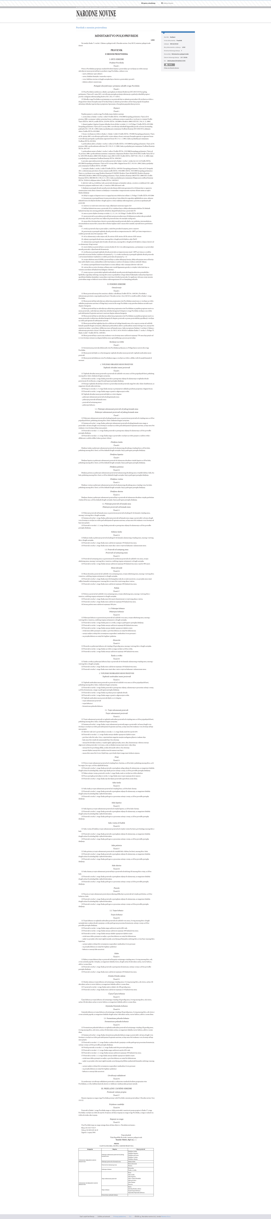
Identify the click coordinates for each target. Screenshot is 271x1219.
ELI (130, 1217)
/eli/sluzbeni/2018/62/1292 (176, 61)
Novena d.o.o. (166, 1217)
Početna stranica (168, 3)
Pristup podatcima (119, 1217)
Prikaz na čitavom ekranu (171, 68)
